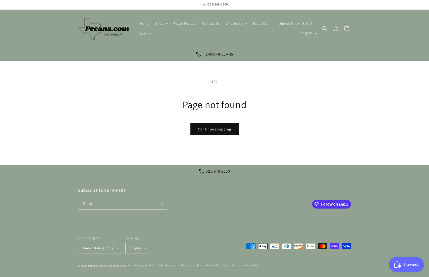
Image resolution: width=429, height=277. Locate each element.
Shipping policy (190, 265)
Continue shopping (214, 129)
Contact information (245, 265)
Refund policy (167, 265)
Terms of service (216, 265)
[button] (161, 23)
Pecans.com (96, 265)
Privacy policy (144, 265)
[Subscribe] (161, 204)
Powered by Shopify (117, 265)
